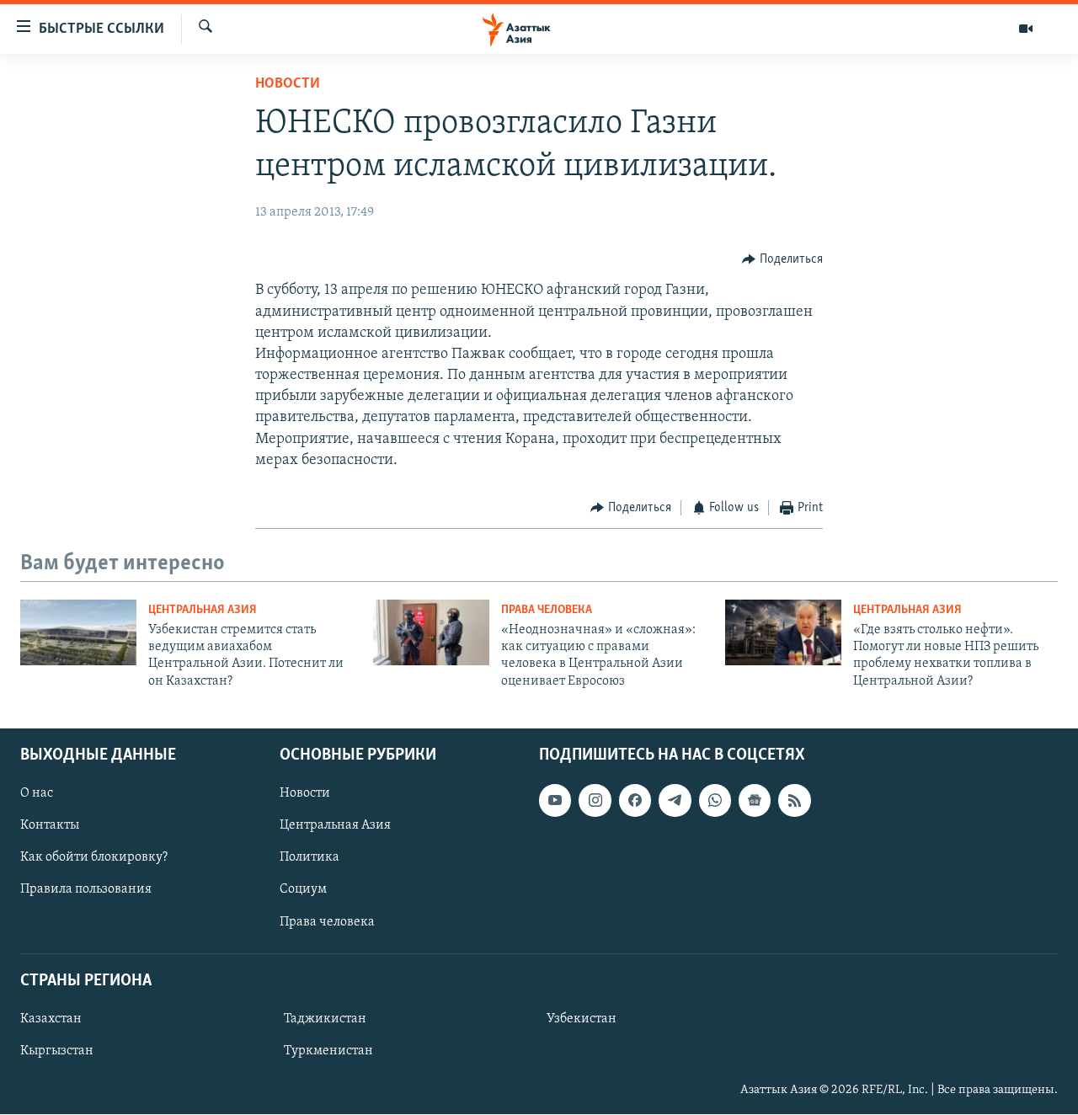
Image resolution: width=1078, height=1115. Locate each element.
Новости (287, 84)
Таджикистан (325, 1019)
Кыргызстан (56, 1051)
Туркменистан (328, 1051)
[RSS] (794, 801)
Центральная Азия (202, 610)
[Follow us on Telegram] (675, 801)
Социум (303, 890)
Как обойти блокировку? (94, 858)
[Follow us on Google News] (755, 801)
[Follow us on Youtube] (555, 801)
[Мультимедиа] (1026, 28)
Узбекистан (581, 1019)
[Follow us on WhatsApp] (715, 801)
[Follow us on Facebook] (635, 801)
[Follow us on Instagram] (595, 801)
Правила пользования (86, 890)
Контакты (49, 826)
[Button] (782, 259)
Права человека (546, 610)
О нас (36, 794)
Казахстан (51, 1019)
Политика (309, 858)
